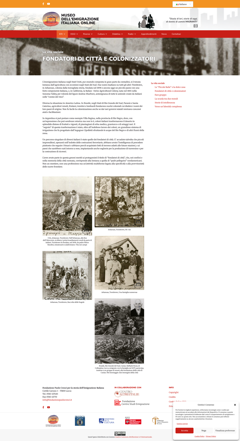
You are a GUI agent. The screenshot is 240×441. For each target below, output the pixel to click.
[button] (235, 405)
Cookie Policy (199, 436)
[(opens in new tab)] (127, 393)
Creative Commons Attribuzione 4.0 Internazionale (133, 437)
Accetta (184, 430)
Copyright (173, 392)
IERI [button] (61, 34)
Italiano (183, 4)
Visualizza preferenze (225, 430)
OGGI (72, 34)
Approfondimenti (148, 34)
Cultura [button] (101, 34)
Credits (172, 397)
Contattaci (176, 34)
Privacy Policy (211, 436)
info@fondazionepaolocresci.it (57, 400)
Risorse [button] (86, 34)
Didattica (116, 34)
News (164, 34)
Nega (204, 430)
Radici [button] (130, 34)
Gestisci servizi (182, 424)
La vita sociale (52, 51)
